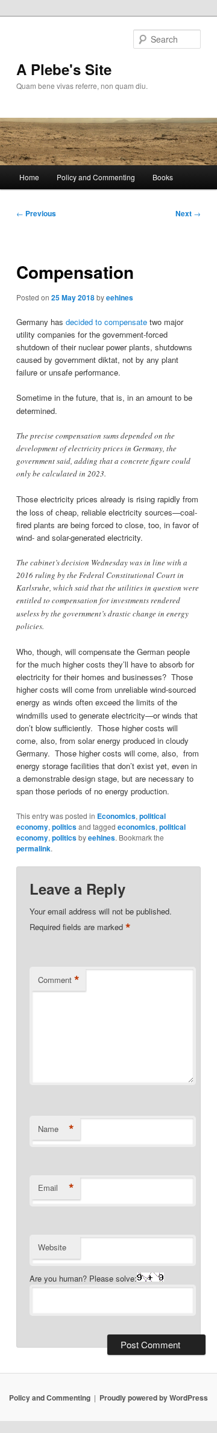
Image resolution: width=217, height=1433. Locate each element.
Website (52, 1247)
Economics (116, 816)
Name (56, 1129)
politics (64, 826)
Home (29, 177)
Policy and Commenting (96, 177)
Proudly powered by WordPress (153, 1397)
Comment (59, 980)
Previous (36, 213)
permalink (33, 848)
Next (188, 213)
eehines (119, 297)
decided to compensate (106, 321)
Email (56, 1187)
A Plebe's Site (64, 69)
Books (163, 177)
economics (137, 826)
